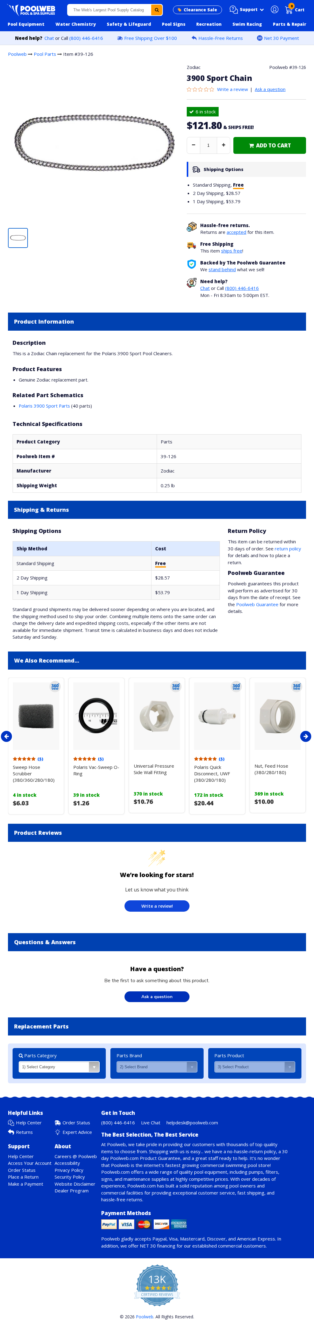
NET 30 (148, 1246)
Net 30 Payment (281, 38)
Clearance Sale (200, 10)
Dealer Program (72, 1190)
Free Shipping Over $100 (150, 38)
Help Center (29, 1122)
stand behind (222, 269)
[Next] (306, 736)
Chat (49, 38)
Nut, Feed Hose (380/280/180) (271, 769)
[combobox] (115, 10)
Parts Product (229, 1055)
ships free (231, 251)
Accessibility (67, 1163)
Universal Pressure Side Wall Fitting (154, 769)
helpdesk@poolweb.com (192, 1122)
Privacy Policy (69, 1170)
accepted (236, 232)
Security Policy (70, 1177)
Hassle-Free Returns (220, 38)
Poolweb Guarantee (257, 604)
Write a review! (157, 906)
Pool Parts (45, 54)
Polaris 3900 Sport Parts (44, 406)
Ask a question (270, 89)
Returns (24, 1132)
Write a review (232, 89)
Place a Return (23, 1177)
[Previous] (6, 736)
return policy (288, 548)
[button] (247, 10)
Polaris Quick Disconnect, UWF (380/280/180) (212, 773)
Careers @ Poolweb (76, 1156)
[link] (269, 145)
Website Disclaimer (75, 1184)
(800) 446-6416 (86, 38)
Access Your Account (30, 1163)
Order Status (76, 1122)
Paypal (159, 1239)
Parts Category (40, 1055)
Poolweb (17, 54)
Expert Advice (77, 1132)
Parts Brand (129, 1055)
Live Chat (150, 1122)
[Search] (156, 10)
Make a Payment (25, 1184)
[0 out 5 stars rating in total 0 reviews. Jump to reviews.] (202, 89)
